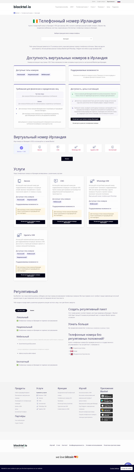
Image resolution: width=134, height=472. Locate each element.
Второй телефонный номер (86, 412)
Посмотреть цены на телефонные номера (85, 123)
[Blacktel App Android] (106, 401)
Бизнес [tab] (32, 310)
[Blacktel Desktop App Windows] (106, 410)
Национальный (33, 74)
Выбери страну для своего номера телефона (67, 36)
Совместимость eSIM (63, 409)
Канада (75, 351)
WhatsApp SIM (42, 406)
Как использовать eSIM (85, 392)
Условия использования (94, 445)
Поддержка (115, 7)
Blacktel (17, 13)
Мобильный (46, 74)
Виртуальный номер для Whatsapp (88, 403)
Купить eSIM (18, 406)
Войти (93, 1)
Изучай (52, 445)
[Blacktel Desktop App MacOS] (106, 415)
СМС (40, 401)
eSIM (71, 7)
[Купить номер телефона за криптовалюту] (67, 457)
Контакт (65, 445)
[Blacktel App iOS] (106, 406)
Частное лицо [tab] (21, 310)
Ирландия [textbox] (66, 39)
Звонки (41, 398)
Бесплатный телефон (21, 412)
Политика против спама (112, 445)
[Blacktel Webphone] (106, 396)
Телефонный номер (82, 7)
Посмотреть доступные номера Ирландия (85, 119)
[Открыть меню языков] (118, 1)
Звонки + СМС (42, 395)
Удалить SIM (42, 409)
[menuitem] (62, 6)
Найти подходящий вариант (22, 392)
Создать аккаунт (101, 1)
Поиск (67, 159)
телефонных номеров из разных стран (97, 328)
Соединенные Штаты (79, 348)
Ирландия (37, 13)
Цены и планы (83, 401)
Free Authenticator (20, 420)
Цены (108, 7)
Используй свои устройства (65, 403)
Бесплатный (42, 403)
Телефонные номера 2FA (65, 398)
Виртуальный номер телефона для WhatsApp (103, 196)
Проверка (101, 7)
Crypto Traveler (19, 423)
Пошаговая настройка (61, 7)
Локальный (21, 74)
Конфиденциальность (76, 445)
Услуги (93, 7)
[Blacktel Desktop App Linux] (106, 420)
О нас (58, 445)
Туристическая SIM (63, 406)
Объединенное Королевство (81, 354)
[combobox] (67, 39)
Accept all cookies (126, 468)
